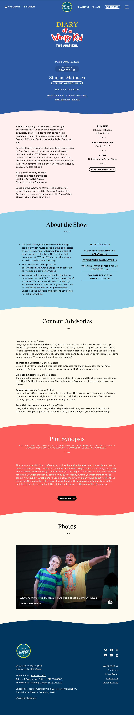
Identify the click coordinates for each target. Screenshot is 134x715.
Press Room (111, 674)
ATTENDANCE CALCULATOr (98, 260)
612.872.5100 (55, 682)
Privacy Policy (110, 682)
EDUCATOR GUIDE (101, 169)
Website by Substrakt (26, 698)
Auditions (113, 670)
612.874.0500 (55, 679)
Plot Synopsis (62, 99)
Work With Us (110, 665)
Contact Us (112, 678)
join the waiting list (65, 83)
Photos (76, 99)
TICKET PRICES (98, 244)
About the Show (55, 95)
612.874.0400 (38, 675)
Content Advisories (76, 95)
